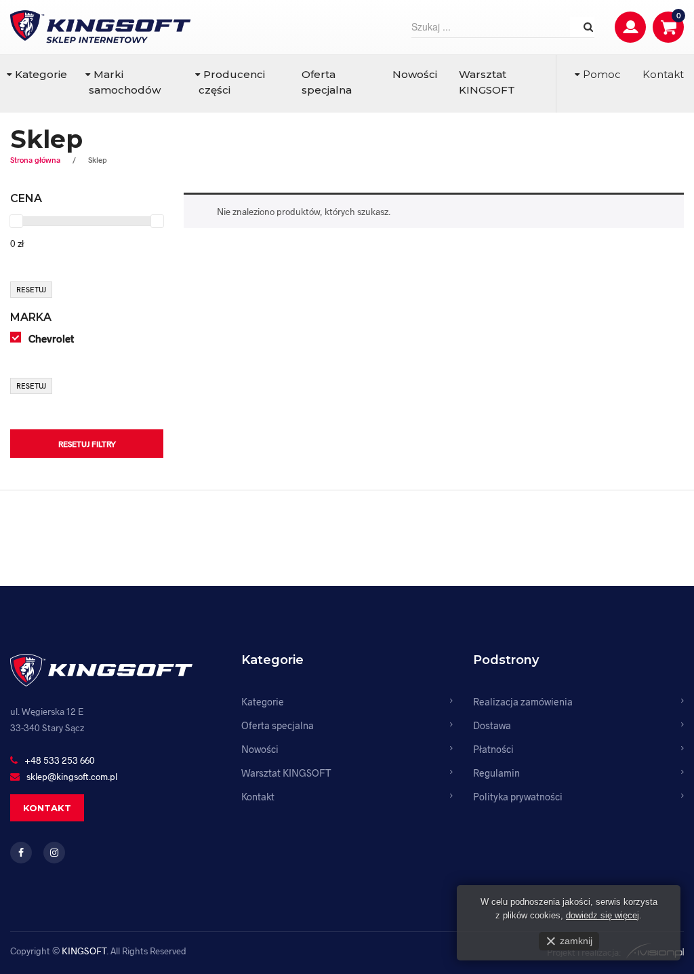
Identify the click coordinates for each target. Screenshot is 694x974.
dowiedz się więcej (602, 915)
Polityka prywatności (518, 796)
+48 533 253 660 (59, 760)
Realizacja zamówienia (523, 701)
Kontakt (47, 807)
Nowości (260, 749)
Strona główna (35, 159)
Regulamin (496, 772)
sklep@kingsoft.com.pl (71, 776)
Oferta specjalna (277, 725)
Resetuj (31, 289)
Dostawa (492, 725)
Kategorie (262, 701)
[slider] (16, 221)
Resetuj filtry (87, 443)
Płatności (493, 749)
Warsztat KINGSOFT (286, 772)
